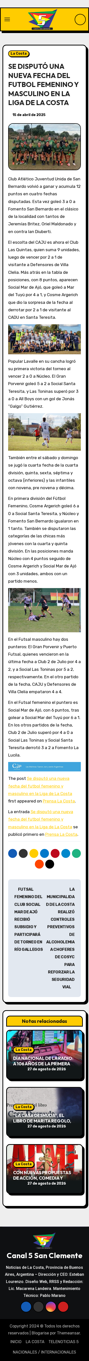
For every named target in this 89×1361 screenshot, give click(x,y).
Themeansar (68, 1333)
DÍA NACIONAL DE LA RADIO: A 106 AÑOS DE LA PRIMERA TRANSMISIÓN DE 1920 (43, 1063)
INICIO (16, 1341)
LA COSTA (35, 1341)
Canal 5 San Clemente (44, 1255)
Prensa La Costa (59, 801)
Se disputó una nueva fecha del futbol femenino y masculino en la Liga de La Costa (40, 786)
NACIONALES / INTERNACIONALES (44, 1352)
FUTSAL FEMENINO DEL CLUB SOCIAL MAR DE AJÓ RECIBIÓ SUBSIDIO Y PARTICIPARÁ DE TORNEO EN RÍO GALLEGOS (28, 919)
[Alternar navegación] (7, 19)
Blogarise (40, 1333)
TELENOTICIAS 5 (63, 1341)
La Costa (19, 53)
